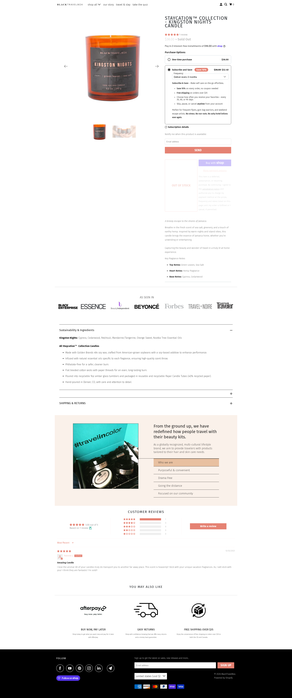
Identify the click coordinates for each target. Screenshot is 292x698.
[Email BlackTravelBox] (111, 668)
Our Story (108, 4)
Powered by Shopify (223, 678)
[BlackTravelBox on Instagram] (89, 668)
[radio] (198, 59)
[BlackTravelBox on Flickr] (105, 668)
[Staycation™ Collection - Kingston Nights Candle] (111, 66)
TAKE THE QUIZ (140, 4)
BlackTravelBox (228, 674)
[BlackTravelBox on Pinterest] (80, 668)
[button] (172, 34)
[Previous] (65, 66)
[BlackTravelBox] (70, 4)
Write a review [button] (208, 526)
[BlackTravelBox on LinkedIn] (99, 668)
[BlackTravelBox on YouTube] (70, 668)
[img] (64, 551)
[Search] (226, 4)
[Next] (157, 66)
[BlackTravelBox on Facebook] (60, 668)
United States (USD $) (148, 676)
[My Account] (221, 4)
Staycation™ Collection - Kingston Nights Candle (196, 22)
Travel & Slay (123, 4)
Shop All (93, 4)
